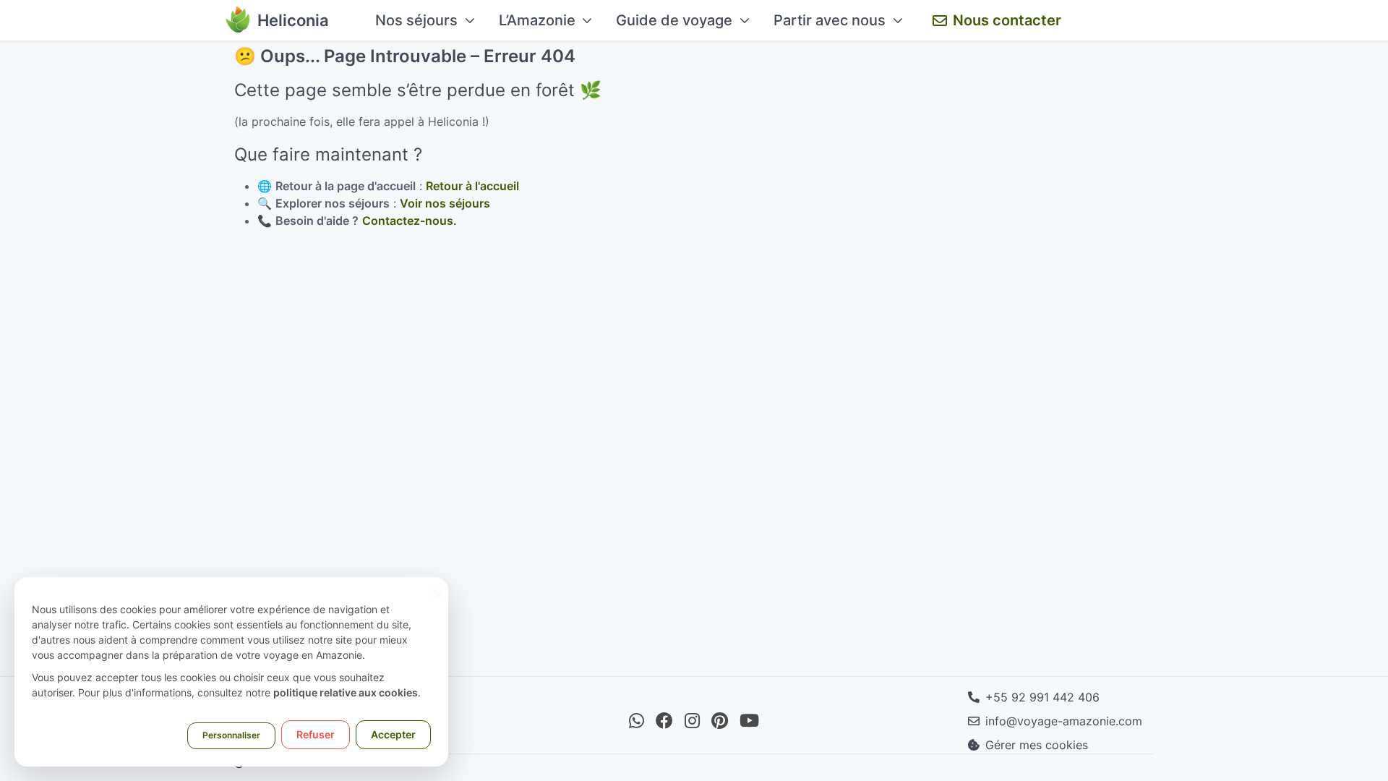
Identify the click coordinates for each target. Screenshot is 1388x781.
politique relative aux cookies (345, 692)
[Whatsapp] (636, 721)
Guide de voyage (674, 20)
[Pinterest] (719, 721)
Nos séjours (416, 20)
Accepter (393, 734)
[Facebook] (664, 721)
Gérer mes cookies (1036, 745)
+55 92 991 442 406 (1042, 697)
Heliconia (293, 20)
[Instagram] (692, 721)
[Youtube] (749, 721)
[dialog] (231, 672)
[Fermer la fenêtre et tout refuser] (437, 586)
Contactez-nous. (409, 220)
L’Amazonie (537, 20)
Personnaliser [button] (231, 735)
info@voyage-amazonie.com (1063, 721)
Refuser (315, 734)
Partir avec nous (830, 20)
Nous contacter (1007, 20)
